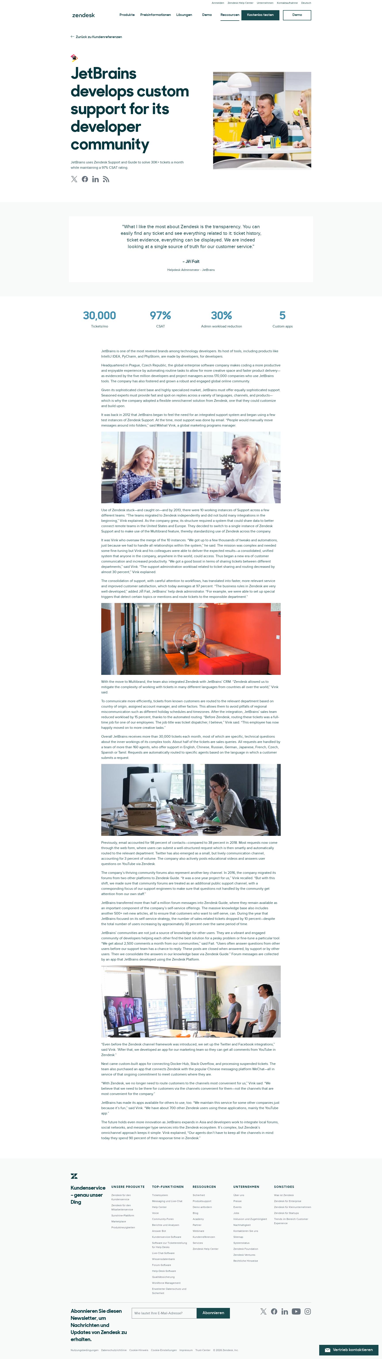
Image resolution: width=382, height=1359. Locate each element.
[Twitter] (263, 1311)
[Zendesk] (74, 1183)
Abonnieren (213, 1313)
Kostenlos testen (260, 15)
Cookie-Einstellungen (164, 1350)
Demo (207, 15)
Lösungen (184, 15)
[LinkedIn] (284, 1311)
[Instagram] (307, 1311)
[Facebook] (274, 1311)
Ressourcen (230, 15)
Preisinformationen (155, 15)
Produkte (127, 15)
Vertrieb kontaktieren (353, 1350)
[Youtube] (296, 1311)
